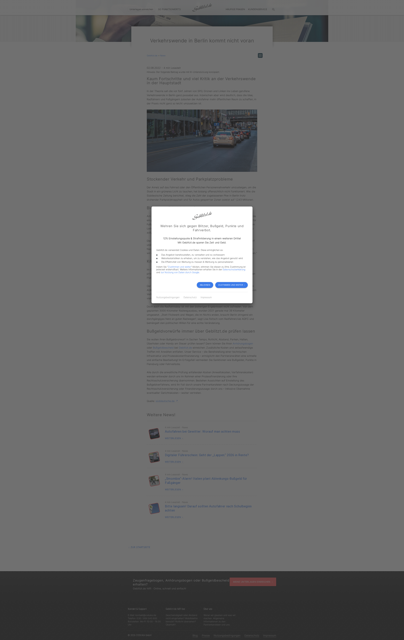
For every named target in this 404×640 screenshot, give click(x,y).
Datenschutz (190, 297)
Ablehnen (205, 285)
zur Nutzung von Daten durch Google (180, 272)
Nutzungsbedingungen (168, 297)
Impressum (206, 297)
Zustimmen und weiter (179, 266)
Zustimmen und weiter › (231, 285)
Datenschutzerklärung (234, 269)
